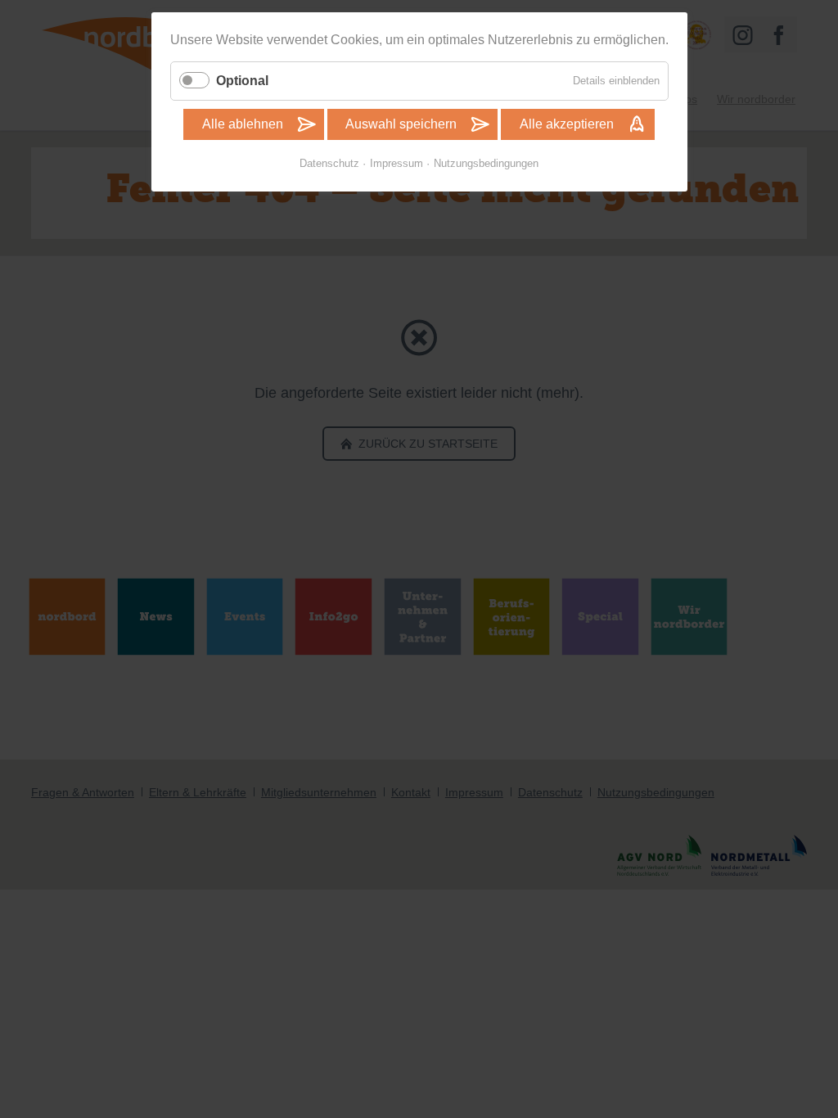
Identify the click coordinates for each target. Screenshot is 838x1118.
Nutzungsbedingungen (486, 163)
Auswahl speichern (401, 124)
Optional (242, 81)
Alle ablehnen (242, 124)
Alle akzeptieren (567, 124)
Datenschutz (329, 163)
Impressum (396, 163)
